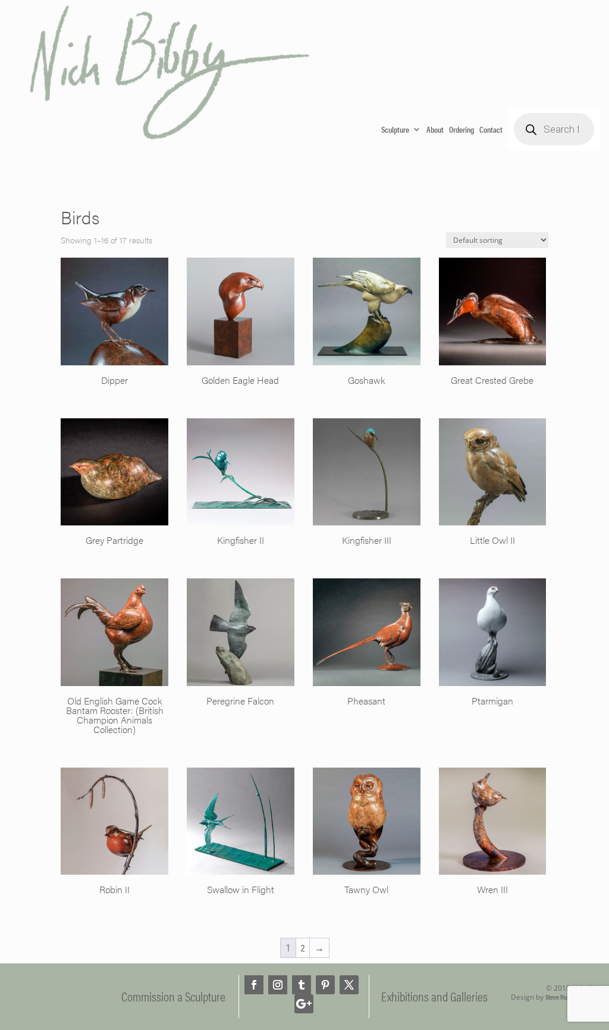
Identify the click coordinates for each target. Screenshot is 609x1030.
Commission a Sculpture (173, 996)
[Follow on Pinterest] (325, 984)
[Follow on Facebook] (253, 984)
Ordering (461, 129)
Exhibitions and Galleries (434, 996)
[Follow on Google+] (303, 1003)
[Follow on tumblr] (301, 984)
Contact (491, 129)
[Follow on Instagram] (277, 984)
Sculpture (395, 129)
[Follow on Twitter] (349, 984)
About (435, 129)
